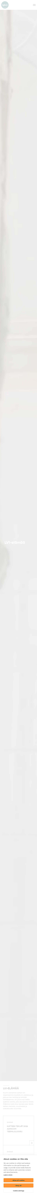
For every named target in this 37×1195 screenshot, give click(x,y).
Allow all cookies (18, 1180)
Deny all (18, 1185)
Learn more (8, 1175)
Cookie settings (18, 1191)
